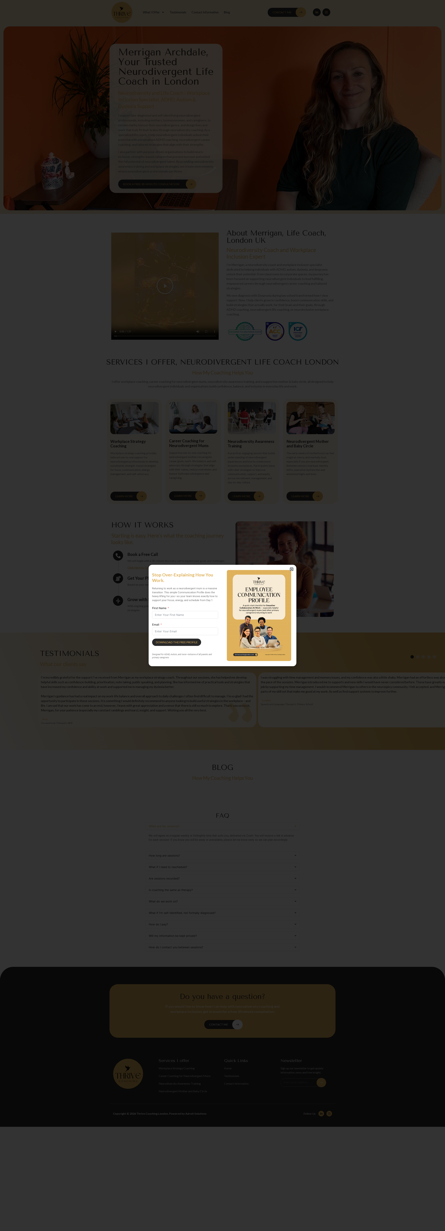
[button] (291, 569)
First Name (159, 608)
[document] (222, 615)
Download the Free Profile (176, 642)
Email (155, 624)
